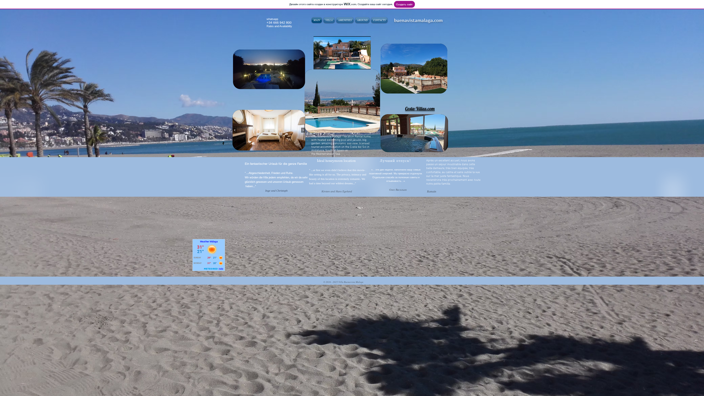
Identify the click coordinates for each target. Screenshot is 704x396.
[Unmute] (324, 64)
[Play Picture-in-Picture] (359, 64)
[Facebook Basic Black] (223, 143)
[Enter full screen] (365, 64)
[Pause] (318, 64)
